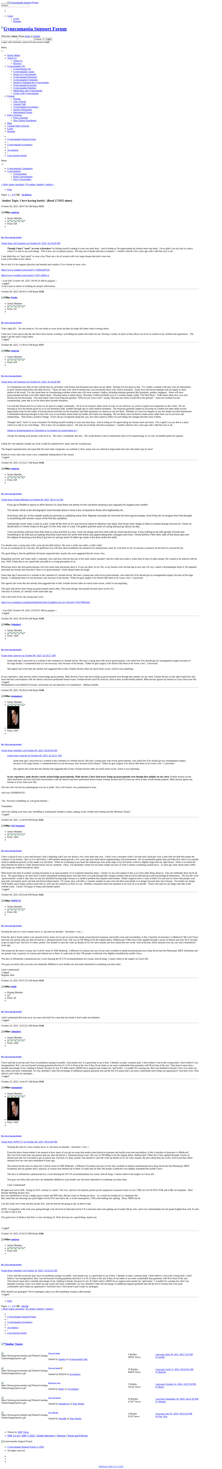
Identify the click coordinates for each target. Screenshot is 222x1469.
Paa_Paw (163, 1416)
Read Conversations (22, 176)
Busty (62, 1389)
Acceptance (74, 1374)
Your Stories (78, 1403)
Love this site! (53, 1412)
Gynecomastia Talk (78, 1359)
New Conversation (22, 179)
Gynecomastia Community (20, 168)
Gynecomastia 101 (22, 69)
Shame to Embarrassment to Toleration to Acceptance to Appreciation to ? (42, 430)
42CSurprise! (18, 825)
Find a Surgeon (20, 117)
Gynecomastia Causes (23, 71)
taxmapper (16, 696)
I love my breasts (54, 1398)
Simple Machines (45, 1435)
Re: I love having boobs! (11, 237)
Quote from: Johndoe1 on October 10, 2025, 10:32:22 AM (29, 1270)
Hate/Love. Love (54, 1383)
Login (16, 18)
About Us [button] (12, 58)
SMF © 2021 (28, 1435)
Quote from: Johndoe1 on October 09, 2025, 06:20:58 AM (29, 750)
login (27, 36)
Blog (9, 123)
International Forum (22, 112)
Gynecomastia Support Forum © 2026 (25, 1447)
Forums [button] (10, 96)
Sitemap (61, 1435)
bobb (13, 986)
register (36, 36)
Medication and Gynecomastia (27, 90)
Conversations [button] (14, 171)
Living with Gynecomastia (26, 93)
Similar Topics (14, 1344)
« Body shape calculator (13, 184)
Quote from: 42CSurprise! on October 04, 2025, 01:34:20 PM (30, 243)
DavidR (63, 1418)
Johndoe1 (16, 624)
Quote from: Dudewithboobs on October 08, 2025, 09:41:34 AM (32, 499)
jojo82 (162, 1357)
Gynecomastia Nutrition (24, 88)
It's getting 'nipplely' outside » (40, 184)
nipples (62, 1359)
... (11, 194)
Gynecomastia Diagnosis (25, 77)
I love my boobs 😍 (55, 1368)
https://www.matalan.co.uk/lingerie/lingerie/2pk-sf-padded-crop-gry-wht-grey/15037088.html (45, 602)
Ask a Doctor (19, 101)
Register (17, 21)
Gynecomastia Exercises (25, 85)
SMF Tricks (23, 1432)
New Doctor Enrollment (24, 120)
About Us (18, 60)
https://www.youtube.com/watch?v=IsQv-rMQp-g (25, 275)
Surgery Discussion (22, 109)
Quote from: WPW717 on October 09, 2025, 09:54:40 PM (29, 1142)
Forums (17, 98)
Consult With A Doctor (18, 126)
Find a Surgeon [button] (14, 115)
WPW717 (16, 900)
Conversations (20, 174)
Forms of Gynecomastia (24, 74)
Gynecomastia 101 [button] (16, 66)
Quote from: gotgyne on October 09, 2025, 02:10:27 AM (28, 655)
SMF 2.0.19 (13, 1435)
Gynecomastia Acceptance (26, 107)
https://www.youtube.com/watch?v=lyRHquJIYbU (25, 270)
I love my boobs (54, 1353)
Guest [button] (10, 16)
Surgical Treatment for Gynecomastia (31, 82)
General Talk (19, 104)
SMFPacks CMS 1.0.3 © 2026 (111, 1466)
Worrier (162, 1401)
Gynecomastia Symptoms (25, 79)
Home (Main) (13, 55)
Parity (14, 297)
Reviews (17, 63)
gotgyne (15, 212)
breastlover (64, 1403)
